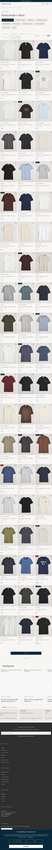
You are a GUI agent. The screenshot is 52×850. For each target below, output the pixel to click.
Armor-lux (20, 183)
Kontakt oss (3, 774)
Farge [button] (29, 33)
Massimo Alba (21, 244)
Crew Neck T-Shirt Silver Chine (25, 488)
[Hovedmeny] (49, 4)
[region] (26, 714)
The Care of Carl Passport (26, 0)
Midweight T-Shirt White (41, 246)
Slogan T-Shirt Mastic (41, 518)
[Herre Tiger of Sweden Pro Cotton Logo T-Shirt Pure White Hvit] (8, 626)
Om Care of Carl (4, 752)
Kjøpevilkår (3, 755)
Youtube (3, 798)
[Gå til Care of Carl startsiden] (6, 3)
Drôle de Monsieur (40, 92)
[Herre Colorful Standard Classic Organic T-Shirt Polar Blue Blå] (43, 111)
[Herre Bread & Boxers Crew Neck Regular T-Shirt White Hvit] (8, 353)
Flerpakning (31, 20)
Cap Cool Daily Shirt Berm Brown (42, 458)
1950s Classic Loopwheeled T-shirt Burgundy (8, 397)
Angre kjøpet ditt (4, 779)
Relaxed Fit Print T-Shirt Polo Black (25, 125)
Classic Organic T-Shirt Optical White (8, 64)
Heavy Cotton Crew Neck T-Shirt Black (26, 397)
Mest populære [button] (37, 36)
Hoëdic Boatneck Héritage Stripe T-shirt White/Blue (26, 185)
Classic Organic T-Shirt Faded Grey (8, 518)
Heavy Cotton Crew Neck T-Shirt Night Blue (43, 306)
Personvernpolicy (4, 760)
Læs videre (30, 837)
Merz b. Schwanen (40, 62)
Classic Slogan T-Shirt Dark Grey (25, 306)
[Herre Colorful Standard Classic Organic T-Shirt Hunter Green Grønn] (26, 595)
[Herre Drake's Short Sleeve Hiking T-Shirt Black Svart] (26, 50)
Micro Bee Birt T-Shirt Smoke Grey (25, 367)
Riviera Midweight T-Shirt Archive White (42, 276)
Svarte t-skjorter (39, 23)
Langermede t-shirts (42, 20)
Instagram (3, 794)
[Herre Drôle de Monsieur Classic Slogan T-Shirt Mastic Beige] (8, 413)
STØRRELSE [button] (22, 33)
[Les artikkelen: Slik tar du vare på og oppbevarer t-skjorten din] (34, 685)
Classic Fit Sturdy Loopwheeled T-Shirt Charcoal (25, 458)
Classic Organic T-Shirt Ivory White (7, 246)
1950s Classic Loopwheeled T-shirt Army (8, 549)
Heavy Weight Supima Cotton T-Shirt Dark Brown (8, 215)
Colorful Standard (5, 62)
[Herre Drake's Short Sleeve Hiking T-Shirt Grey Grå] (8, 292)
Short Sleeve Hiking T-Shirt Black (24, 64)
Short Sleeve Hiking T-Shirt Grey (8, 306)
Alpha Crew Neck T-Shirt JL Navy (8, 579)
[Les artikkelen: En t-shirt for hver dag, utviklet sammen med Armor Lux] (11, 685)
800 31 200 (7, 815)
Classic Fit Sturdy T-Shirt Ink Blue (25, 215)
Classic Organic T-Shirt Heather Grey (26, 337)
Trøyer (14, 27)
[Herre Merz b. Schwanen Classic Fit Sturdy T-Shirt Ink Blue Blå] (26, 201)
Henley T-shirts (6, 23)
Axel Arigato (21, 365)
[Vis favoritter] (45, 4)
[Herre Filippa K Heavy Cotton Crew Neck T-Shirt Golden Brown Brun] (26, 413)
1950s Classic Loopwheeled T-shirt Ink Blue (43, 64)
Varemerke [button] (13, 33)
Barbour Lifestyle (22, 637)
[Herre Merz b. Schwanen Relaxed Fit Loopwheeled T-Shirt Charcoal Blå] (26, 141)
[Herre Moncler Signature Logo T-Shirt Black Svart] (8, 171)
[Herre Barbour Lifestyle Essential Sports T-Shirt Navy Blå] (26, 626)
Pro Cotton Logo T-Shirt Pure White (8, 639)
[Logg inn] (42, 4)
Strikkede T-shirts (20, 20)
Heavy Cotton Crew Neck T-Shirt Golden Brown (26, 427)
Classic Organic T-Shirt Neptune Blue (26, 579)
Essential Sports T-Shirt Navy (25, 639)
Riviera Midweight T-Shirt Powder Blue (42, 337)
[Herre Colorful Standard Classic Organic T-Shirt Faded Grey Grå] (8, 504)
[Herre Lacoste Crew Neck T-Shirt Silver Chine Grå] (26, 474)
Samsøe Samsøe (4, 486)
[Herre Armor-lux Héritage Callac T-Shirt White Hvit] (43, 201)
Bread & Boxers (4, 365)
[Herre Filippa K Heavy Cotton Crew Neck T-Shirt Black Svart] (26, 383)
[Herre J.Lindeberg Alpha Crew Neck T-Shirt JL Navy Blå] (8, 565)
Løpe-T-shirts (16, 23)
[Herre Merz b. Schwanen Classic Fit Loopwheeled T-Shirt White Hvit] (8, 80)
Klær (3, 11)
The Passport (4, 750)
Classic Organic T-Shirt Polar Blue (43, 125)
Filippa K (37, 304)
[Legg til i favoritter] (15, 41)
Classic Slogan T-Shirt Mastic (8, 427)
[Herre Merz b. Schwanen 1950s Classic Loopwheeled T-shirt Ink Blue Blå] (43, 50)
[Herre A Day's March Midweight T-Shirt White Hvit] (43, 232)
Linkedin (3, 801)
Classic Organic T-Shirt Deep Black (25, 94)
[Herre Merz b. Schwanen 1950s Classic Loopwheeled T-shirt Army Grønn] (8, 535)
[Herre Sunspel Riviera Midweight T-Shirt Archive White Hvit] (43, 262)
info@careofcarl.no (8, 813)
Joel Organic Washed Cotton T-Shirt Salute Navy (8, 488)
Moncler (3, 183)
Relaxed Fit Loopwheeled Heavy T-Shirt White (8, 276)
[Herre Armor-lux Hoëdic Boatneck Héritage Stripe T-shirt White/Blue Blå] (26, 171)
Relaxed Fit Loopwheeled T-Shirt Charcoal (26, 155)
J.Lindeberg (3, 577)
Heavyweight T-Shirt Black (24, 518)
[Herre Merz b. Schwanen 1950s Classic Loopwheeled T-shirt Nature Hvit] (43, 413)
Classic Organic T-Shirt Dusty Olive (8, 458)
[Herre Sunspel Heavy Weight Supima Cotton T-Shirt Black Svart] (8, 595)
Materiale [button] (5, 37)
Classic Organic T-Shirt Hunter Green (25, 609)
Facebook (3, 796)
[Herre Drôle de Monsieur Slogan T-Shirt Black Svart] (43, 383)
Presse (2, 757)
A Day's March (39, 244)
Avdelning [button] (5, 33)
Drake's (19, 62)
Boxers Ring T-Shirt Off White (43, 94)
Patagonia (38, 456)
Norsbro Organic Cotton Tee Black (42, 639)
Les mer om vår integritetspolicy (26, 736)
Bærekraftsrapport (5, 762)
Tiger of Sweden (4, 637)
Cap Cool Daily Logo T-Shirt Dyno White (42, 549)
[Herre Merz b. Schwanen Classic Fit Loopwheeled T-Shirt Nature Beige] (43, 141)
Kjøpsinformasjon (5, 772)
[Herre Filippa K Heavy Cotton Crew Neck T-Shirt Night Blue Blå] (43, 292)
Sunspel (2, 153)
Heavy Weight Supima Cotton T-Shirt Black (8, 609)
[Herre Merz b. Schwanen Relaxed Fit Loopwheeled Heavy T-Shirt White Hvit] (8, 262)
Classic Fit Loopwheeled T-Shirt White (8, 94)
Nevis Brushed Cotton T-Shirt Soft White (25, 246)
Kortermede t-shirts (8, 20)
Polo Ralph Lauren (22, 122)
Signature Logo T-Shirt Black (8, 185)
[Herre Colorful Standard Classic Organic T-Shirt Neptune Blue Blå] (26, 565)
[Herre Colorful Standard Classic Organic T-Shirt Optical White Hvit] (8, 50)
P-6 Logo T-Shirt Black (41, 609)
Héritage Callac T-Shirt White (43, 215)
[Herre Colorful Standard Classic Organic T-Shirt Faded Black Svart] (26, 535)
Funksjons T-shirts (27, 23)
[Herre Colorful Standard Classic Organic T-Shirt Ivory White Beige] (8, 232)
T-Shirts (6, 11)
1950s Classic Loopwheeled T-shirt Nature (43, 427)
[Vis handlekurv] (47, 4)
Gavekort (3, 784)
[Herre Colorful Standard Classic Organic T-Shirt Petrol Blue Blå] (43, 353)
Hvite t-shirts (6, 27)
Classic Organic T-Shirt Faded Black (25, 549)
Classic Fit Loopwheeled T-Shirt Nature (43, 155)
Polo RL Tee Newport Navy (42, 579)
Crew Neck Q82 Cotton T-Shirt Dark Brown (25, 276)
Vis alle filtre (14, 37)
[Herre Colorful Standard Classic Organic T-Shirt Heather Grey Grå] (26, 323)
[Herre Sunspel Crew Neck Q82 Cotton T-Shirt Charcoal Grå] (8, 141)
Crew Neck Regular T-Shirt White (8, 367)
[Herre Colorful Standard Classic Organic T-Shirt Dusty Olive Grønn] (8, 444)
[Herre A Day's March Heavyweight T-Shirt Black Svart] (26, 504)
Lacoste (20, 486)
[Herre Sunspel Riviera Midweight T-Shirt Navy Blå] (43, 474)
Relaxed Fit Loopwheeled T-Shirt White (8, 125)
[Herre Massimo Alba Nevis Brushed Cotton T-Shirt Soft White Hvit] (26, 232)
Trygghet (3, 748)
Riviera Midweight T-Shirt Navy (43, 488)
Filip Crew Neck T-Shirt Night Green (8, 337)
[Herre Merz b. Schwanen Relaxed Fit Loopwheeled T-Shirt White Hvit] (8, 111)
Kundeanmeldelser (5, 781)
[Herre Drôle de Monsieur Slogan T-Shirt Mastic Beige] (43, 504)
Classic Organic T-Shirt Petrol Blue (43, 367)
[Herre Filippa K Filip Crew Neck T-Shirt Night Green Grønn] (8, 323)
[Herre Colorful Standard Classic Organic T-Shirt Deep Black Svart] (26, 80)
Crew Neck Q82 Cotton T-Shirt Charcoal (8, 155)
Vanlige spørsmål (5, 777)
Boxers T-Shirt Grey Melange (42, 185)
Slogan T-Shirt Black (41, 397)
